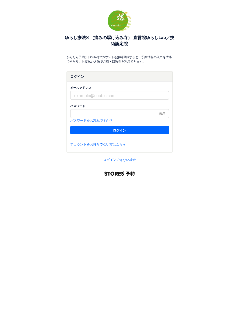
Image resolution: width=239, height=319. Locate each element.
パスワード (77, 105)
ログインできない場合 (119, 159)
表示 (162, 113)
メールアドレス (80, 87)
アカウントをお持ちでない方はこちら (98, 144)
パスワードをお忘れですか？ (91, 120)
